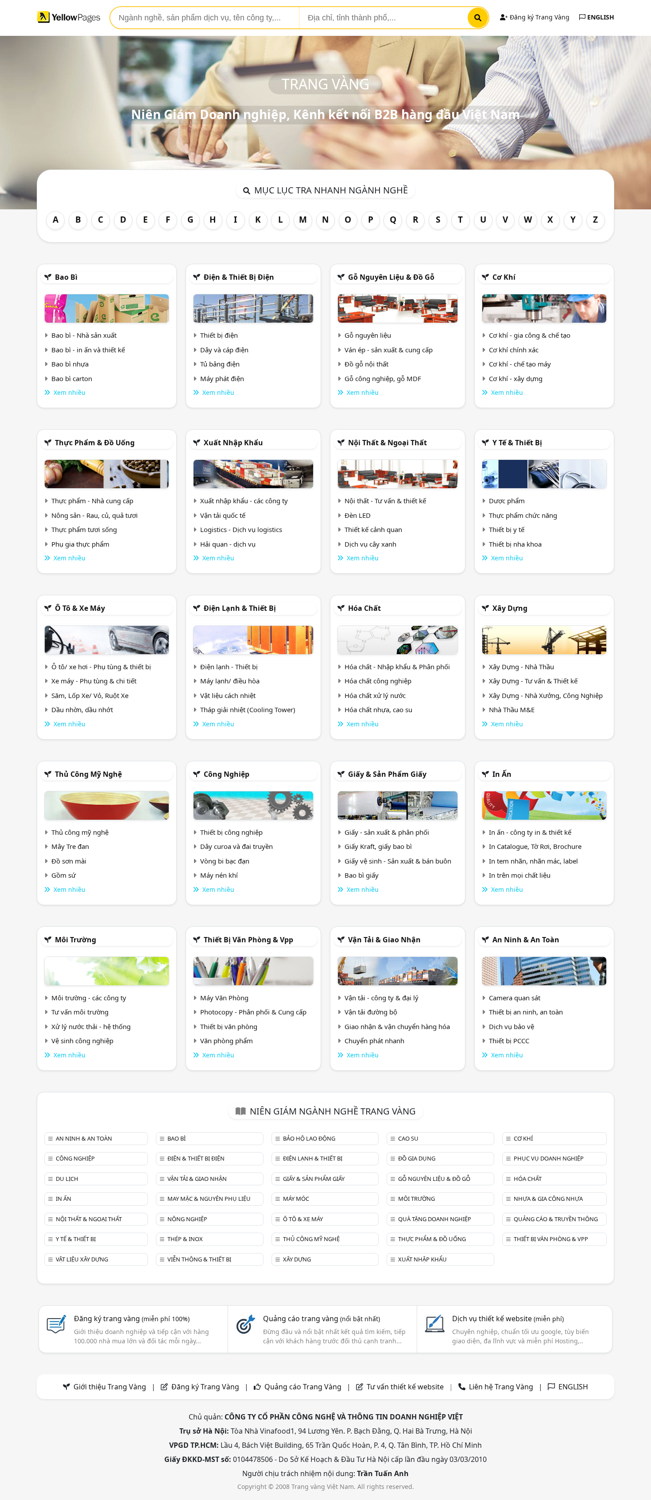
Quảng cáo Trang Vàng (302, 1387)
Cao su (408, 1138)
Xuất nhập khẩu (233, 442)
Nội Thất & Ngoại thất (387, 442)
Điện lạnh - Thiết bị (229, 666)
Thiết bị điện (219, 335)
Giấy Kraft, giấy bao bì (378, 846)
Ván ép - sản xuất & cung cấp (389, 349)
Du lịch (67, 1179)
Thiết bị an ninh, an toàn (526, 1011)
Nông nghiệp (187, 1219)
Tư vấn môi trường (79, 1011)
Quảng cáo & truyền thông (556, 1219)
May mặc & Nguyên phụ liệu (209, 1199)
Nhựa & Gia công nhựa (548, 1199)
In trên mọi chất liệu (519, 875)
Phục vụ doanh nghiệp (549, 1158)
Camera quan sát (514, 997)
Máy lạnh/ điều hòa (230, 680)
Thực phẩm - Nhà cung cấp (92, 500)
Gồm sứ (63, 875)
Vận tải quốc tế (222, 515)
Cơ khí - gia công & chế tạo (529, 335)
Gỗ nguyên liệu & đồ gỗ (391, 277)
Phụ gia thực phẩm (80, 544)
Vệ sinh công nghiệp (82, 1040)
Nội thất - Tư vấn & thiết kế (385, 500)
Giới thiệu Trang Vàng (110, 1387)
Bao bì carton (71, 378)
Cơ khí (503, 277)
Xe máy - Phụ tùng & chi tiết (93, 680)
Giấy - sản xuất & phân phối (387, 832)
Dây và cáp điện (224, 349)
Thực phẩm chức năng (523, 515)
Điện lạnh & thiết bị (240, 608)
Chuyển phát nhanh (374, 1040)
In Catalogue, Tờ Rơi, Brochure (535, 846)
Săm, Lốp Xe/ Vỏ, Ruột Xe (89, 695)
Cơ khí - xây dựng (515, 378)
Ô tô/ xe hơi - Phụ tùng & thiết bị (101, 666)
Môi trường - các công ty (88, 997)
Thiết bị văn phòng (228, 1026)
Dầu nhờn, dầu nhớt (82, 709)
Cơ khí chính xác (514, 349)
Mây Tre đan (70, 846)
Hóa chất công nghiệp (378, 680)
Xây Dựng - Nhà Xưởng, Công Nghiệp (546, 695)
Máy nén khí (219, 875)
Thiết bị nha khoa (515, 544)
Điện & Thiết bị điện (239, 277)
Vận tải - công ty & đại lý (381, 997)
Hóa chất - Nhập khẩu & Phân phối (397, 666)
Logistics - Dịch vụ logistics (241, 529)
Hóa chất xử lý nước (375, 695)
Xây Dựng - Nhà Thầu (521, 666)
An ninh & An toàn (525, 940)
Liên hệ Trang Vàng (501, 1387)
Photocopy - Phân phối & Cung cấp (253, 1011)
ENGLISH (599, 17)
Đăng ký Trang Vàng (539, 17)
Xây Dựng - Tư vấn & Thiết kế (533, 680)
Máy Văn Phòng (224, 997)
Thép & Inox (185, 1239)
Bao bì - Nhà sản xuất (83, 335)
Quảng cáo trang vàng (321, 1318)
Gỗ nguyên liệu (368, 335)
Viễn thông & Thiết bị (199, 1259)
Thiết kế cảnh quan (373, 529)
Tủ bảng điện (220, 363)
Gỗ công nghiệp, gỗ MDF (383, 378)
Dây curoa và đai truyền (236, 846)
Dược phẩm (507, 500)
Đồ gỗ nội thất (366, 363)
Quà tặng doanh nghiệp (434, 1219)
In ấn (502, 774)
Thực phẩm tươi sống (84, 529)
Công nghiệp (226, 774)
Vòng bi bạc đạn (224, 860)
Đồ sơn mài (68, 860)
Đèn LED (358, 515)
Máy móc (296, 1199)
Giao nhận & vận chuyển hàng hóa (397, 1026)
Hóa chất (364, 608)
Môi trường (75, 940)
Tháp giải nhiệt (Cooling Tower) (247, 709)
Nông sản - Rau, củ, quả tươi (94, 515)
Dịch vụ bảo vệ (511, 1026)
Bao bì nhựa (70, 363)
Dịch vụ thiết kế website (508, 1318)
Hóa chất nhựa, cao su (378, 709)
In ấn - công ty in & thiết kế (530, 832)
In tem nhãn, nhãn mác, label (533, 860)
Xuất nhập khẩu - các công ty (244, 500)
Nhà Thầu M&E (512, 709)
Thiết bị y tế (506, 529)
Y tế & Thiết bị (517, 442)
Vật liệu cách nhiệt (228, 695)
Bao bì (66, 277)
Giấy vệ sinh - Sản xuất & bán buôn (398, 860)
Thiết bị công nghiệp (231, 832)
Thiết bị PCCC (509, 1040)
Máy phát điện (222, 378)
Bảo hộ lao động (309, 1138)
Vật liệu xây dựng (82, 1259)
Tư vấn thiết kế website (406, 1387)
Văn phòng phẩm (226, 1040)
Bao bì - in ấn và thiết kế (88, 349)
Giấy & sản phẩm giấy (387, 774)
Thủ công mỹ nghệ (88, 774)
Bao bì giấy (362, 875)
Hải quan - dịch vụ (228, 544)
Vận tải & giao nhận (384, 940)
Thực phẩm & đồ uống (95, 442)
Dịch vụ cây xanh (370, 544)
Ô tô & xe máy (80, 608)
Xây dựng (509, 608)
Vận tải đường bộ (371, 1011)
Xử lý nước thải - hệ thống (91, 1026)
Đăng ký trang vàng (132, 1318)
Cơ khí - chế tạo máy (520, 363)
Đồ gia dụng (416, 1158)
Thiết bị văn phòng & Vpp (248, 940)
